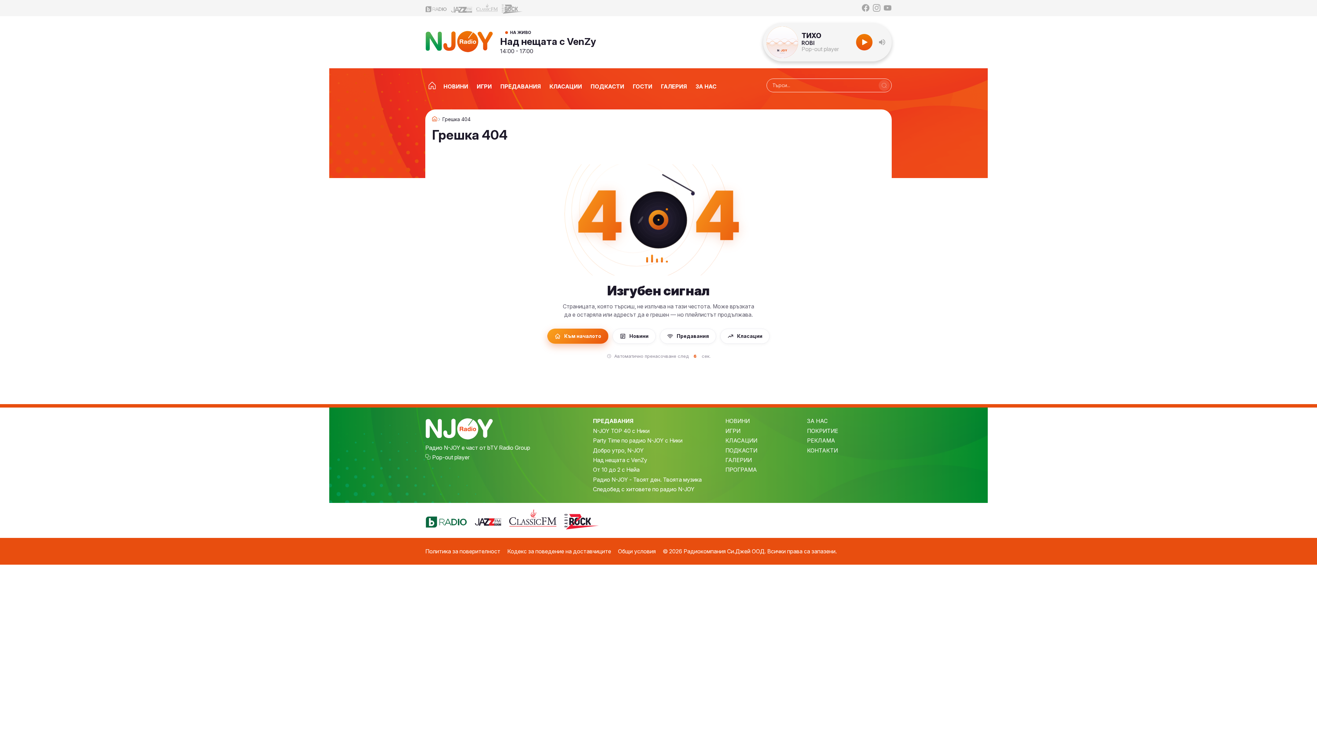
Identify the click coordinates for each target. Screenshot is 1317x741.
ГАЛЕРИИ (738, 460)
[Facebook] (866, 8)
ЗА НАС (817, 421)
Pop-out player (820, 49)
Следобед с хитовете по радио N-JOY (644, 489)
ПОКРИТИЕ (822, 431)
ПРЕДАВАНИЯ (613, 421)
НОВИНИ (737, 421)
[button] (882, 42)
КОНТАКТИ (822, 450)
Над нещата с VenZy (548, 41)
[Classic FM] (487, 8)
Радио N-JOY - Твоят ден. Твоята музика (647, 480)
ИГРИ (732, 431)
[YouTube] (887, 8)
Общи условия (637, 551)
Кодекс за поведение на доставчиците (559, 551)
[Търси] (884, 85)
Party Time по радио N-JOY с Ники (638, 440)
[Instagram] (877, 8)
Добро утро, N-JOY (618, 450)
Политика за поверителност (462, 551)
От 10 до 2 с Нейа (616, 470)
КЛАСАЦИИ (741, 440)
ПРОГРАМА (741, 470)
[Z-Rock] (512, 8)
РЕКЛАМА (821, 440)
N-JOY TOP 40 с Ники (621, 431)
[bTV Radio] (436, 8)
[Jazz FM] (462, 8)
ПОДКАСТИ (741, 450)
